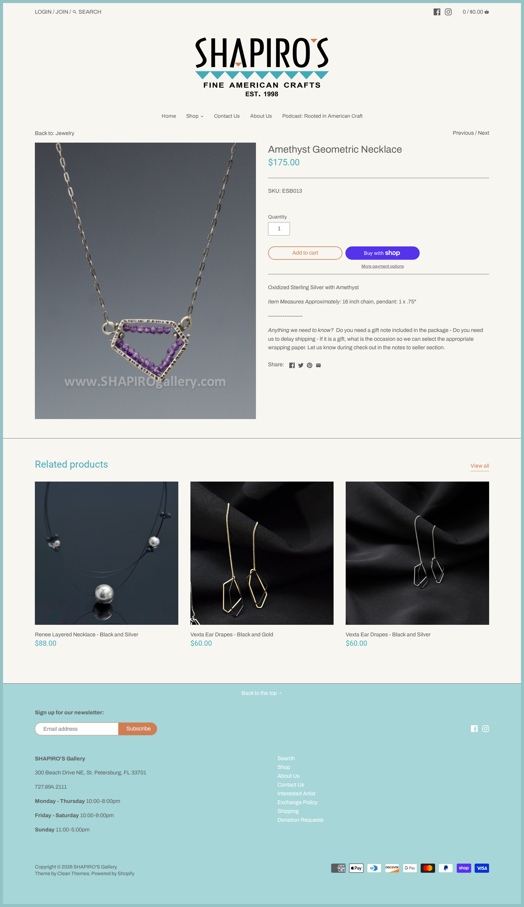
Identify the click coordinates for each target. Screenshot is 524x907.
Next (483, 133)
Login (43, 12)
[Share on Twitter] (301, 364)
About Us (288, 776)
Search (286, 758)
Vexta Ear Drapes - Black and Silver (388, 634)
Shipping (288, 811)
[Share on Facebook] (292, 364)
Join (61, 12)
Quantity (277, 216)
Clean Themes (73, 873)
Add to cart (305, 253)
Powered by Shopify (112, 873)
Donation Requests (300, 820)
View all (480, 466)
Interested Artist (296, 793)
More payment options (382, 266)
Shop (283, 767)
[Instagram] (448, 11)
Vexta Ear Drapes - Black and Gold (231, 634)
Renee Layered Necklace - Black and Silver (86, 634)
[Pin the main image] (309, 364)
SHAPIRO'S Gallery (94, 866)
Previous (463, 133)
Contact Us (290, 785)
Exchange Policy (297, 802)
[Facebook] (437, 11)
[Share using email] (318, 364)
